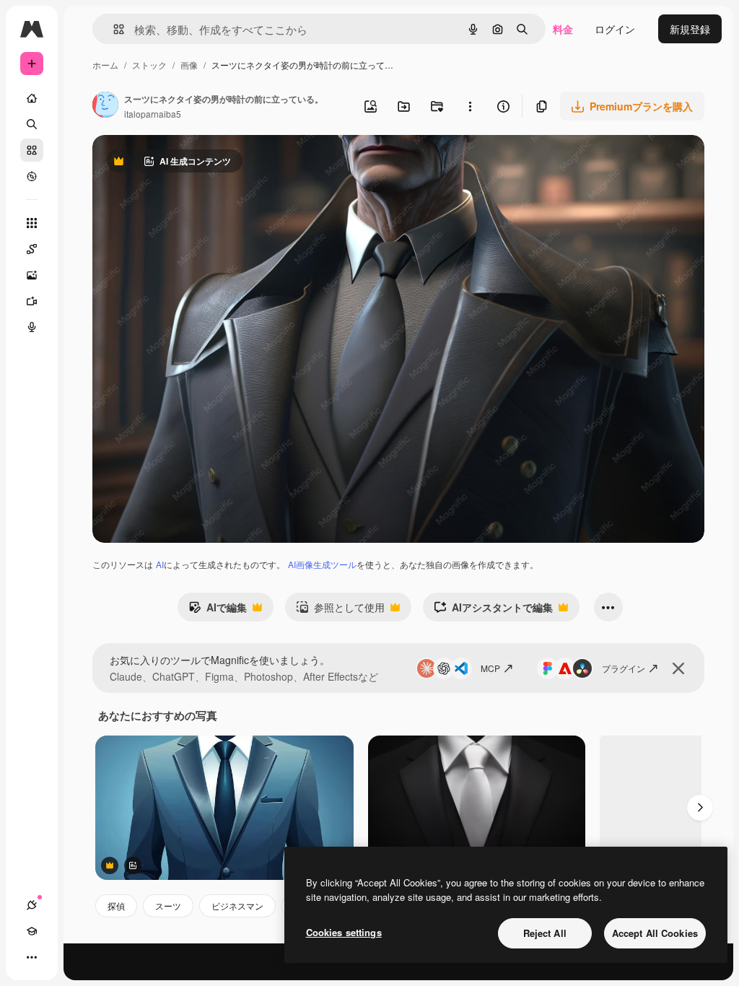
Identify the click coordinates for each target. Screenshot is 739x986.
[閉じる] (678, 668)
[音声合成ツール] (31, 327)
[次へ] (700, 808)
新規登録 (690, 29)
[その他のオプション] (469, 106)
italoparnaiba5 (152, 114)
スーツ (168, 905)
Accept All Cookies (655, 933)
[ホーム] (31, 98)
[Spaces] (31, 249)
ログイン (615, 29)
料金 (563, 29)
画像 (189, 64)
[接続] (31, 905)
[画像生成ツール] (31, 275)
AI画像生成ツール (322, 564)
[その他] (31, 957)
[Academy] (31, 931)
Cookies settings (344, 932)
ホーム (105, 64)
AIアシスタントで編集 (493, 610)
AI (160, 564)
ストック (149, 64)
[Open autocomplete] (113, 29)
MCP (490, 668)
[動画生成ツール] (31, 301)
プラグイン (623, 668)
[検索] (31, 124)
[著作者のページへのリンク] (105, 106)
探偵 (116, 905)
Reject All (545, 933)
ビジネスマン (237, 905)
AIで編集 (217, 610)
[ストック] (31, 150)
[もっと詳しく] (31, 176)
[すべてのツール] (31, 223)
